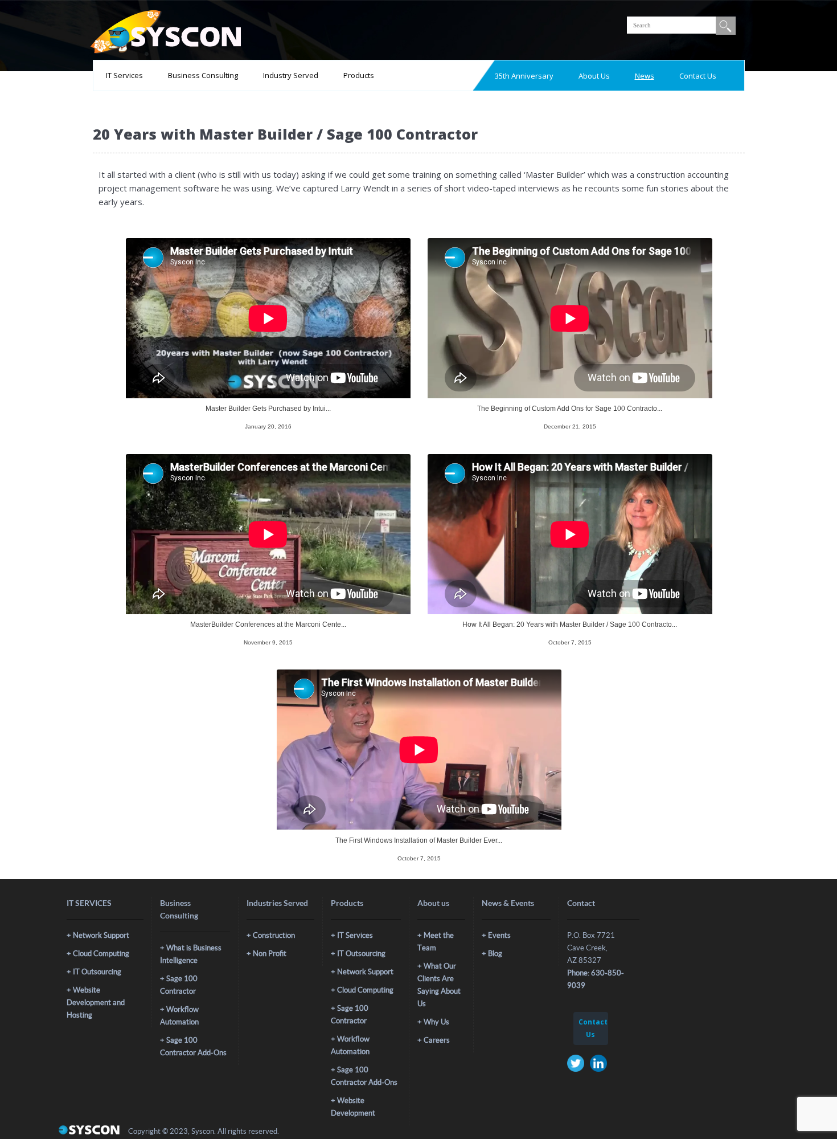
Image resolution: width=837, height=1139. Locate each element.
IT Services (124, 75)
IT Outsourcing (97, 971)
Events (499, 935)
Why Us (436, 1022)
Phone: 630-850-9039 (595, 979)
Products (358, 75)
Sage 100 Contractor (179, 984)
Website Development (353, 1106)
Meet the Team (435, 941)
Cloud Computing (101, 953)
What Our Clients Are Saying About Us (439, 985)
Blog (495, 953)
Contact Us (697, 76)
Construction (274, 935)
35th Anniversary (524, 76)
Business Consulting (203, 75)
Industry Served (290, 75)
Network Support (101, 935)
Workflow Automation (179, 1015)
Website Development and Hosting (96, 1002)
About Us (594, 76)
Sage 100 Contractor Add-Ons (193, 1046)
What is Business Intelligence (190, 954)
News (644, 76)
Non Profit (269, 953)
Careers (437, 1040)
